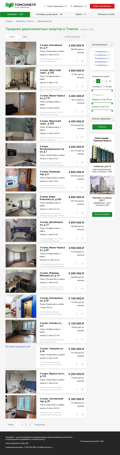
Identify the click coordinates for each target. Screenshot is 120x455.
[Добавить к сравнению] (77, 61)
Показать (102, 127)
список (12, 37)
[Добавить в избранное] (82, 61)
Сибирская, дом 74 (102, 166)
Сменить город (87, 29)
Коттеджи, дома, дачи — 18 (49, 14)
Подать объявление (102, 6)
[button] (74, 37)
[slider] (92, 90)
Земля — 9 (80, 14)
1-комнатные (102, 51)
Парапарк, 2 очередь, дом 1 (102, 199)
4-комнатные (102, 62)
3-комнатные (102, 58)
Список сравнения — (56, 6)
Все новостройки (102, 214)
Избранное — (79, 6)
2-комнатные (102, 55)
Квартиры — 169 (15, 14)
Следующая (39, 424)
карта (24, 37)
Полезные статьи (106, 14)
